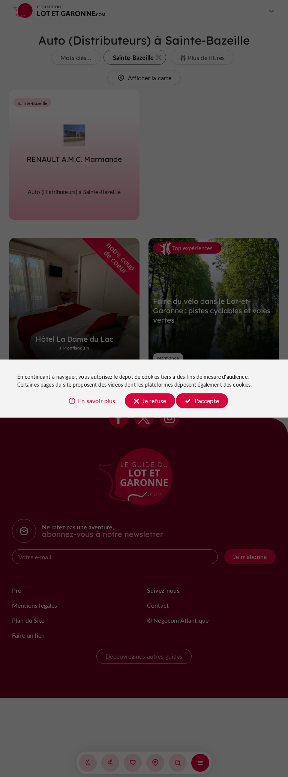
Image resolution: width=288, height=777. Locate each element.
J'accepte (206, 400)
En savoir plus (96, 400)
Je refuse (154, 400)
